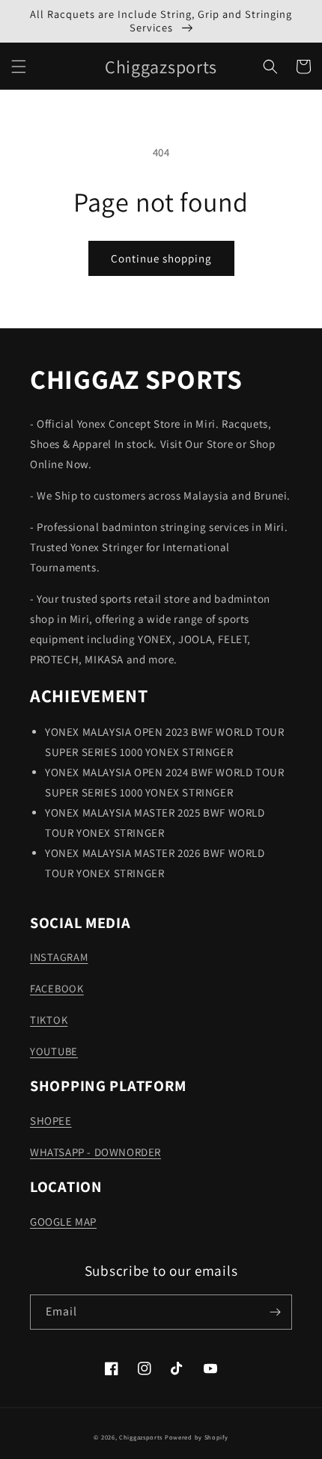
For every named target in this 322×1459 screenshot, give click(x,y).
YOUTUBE (54, 1051)
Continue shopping (161, 258)
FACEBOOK (57, 988)
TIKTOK (48, 1020)
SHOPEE (51, 1121)
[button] (18, 66)
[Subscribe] (274, 1312)
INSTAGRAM (59, 957)
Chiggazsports (142, 1437)
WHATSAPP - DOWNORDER (95, 1152)
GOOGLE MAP (63, 1221)
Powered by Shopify (196, 1437)
